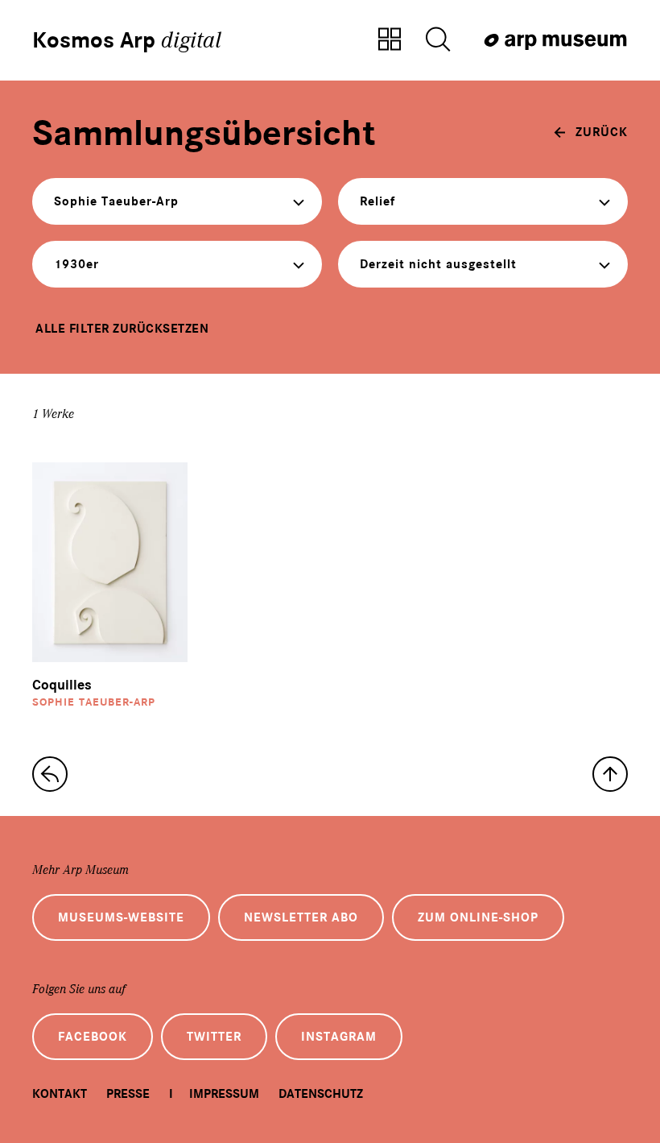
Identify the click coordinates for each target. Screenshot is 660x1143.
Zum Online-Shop (478, 917)
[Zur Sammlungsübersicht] (389, 40)
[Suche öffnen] (438, 40)
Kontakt (59, 1094)
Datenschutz (320, 1094)
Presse (128, 1094)
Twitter (214, 1036)
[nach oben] (610, 774)
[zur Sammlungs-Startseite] (50, 774)
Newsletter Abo (301, 917)
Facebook (92, 1036)
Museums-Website (121, 917)
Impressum (224, 1094)
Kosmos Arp (126, 40)
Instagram (339, 1036)
